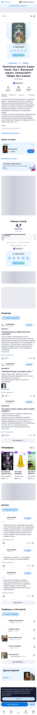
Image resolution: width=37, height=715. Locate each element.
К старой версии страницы (17, 6)
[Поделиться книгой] (34, 16)
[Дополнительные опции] (26, 704)
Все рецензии (17, 440)
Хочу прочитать (12, 704)
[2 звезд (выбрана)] (12, 63)
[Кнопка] (11, 454)
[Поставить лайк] (2, 358)
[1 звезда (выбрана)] (10, 63)
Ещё (16, 122)
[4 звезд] (22, 50)
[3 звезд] (18, 50)
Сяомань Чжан (19, 476)
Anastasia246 (10, 324)
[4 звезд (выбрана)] (15, 63)
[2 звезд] (15, 50)
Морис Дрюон (18, 79)
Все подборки (17, 662)
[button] (18, 33)
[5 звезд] (25, 50)
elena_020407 (11, 517)
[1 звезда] (11, 50)
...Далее (8, 695)
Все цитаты (17, 603)
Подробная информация (10, 133)
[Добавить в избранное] (31, 16)
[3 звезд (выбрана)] (13, 63)
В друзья (29, 325)
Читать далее (5, 352)
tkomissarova (11, 572)
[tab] (4, 95)
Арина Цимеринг (6, 476)
